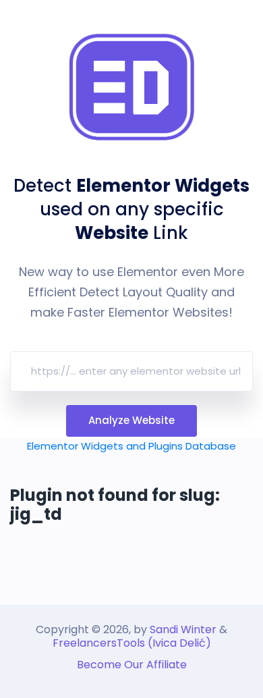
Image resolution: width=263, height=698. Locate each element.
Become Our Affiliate (132, 664)
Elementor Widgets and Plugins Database (131, 446)
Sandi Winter (183, 629)
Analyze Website (131, 420)
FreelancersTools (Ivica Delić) (132, 643)
